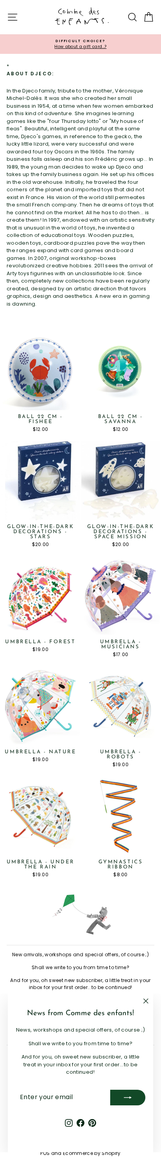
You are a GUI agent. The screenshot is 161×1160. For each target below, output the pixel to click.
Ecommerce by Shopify (92, 1153)
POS (45, 1153)
